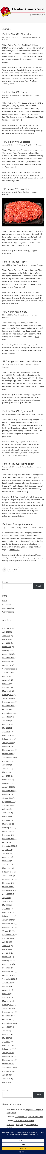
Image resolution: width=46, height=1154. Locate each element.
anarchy (27, 500)
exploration (39, 347)
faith (22, 128)
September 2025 (8, 669)
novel (36, 75)
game (30, 298)
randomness (17, 455)
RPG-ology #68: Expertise (15, 189)
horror (15, 350)
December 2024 (8, 702)
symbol (19, 560)
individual (5, 510)
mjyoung (5, 560)
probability (27, 403)
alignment (20, 500)
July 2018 (6, 986)
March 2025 (6, 691)
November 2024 (8, 705)
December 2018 (8, 968)
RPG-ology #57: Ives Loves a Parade (21, 361)
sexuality (24, 350)
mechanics (6, 453)
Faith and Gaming (28, 555)
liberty (32, 510)
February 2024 (7, 739)
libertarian (25, 510)
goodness (29, 508)
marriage (5, 131)
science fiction (7, 81)
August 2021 (7, 849)
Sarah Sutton (33, 78)
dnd (16, 505)
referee (15, 78)
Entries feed (6, 604)
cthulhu (36, 397)
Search (5, 582)
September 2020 (8, 890)
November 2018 (8, 971)
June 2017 (6, 1034)
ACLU (28, 497)
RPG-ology (26, 172)
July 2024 (6, 720)
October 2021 (7, 842)
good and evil (20, 508)
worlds (17, 303)
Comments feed (8, 608)
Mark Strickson (25, 73)
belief (39, 500)
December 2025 (8, 657)
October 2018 (7, 975)
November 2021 (8, 838)
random (9, 455)
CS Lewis (36, 502)
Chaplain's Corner (16, 67)
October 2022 (7, 798)
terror (17, 180)
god (34, 298)
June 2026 (6, 635)
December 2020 (8, 879)
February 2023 (7, 783)
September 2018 (8, 979)
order (36, 510)
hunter (27, 400)
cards (29, 444)
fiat (9, 450)
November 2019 (8, 927)
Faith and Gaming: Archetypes (18, 524)
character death (15, 347)
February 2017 (7, 1049)
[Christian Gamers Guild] (23, 15)
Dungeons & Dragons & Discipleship (29, 1116)
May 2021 (6, 860)
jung (25, 450)
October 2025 (7, 665)
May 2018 (6, 993)
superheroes (37, 350)
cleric (37, 295)
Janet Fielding (14, 73)
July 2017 (6, 1030)
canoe (10, 175)
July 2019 (6, 942)
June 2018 (6, 990)
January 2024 (7, 742)
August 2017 (7, 1027)
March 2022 (6, 824)
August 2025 (7, 672)
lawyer (35, 128)
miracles (24, 453)
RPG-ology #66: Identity (14, 311)
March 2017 (6, 1045)
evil (10, 508)
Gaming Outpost (15, 178)
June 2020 (6, 901)
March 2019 (6, 956)
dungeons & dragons (25, 505)
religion (14, 133)
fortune (12, 450)
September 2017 (8, 1023)
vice (24, 560)
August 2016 (7, 1071)
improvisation (20, 301)
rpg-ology (11, 180)
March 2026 (6, 646)
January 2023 (7, 787)
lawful (14, 510)
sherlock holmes (18, 81)
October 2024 (7, 709)
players (30, 453)
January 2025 (7, 698)
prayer (41, 301)
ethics (18, 128)
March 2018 (6, 1001)
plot (21, 403)
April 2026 (6, 643)
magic (35, 450)
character (27, 70)
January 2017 (7, 1052)
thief (25, 133)
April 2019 (6, 953)
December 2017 (8, 1012)
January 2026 (7, 654)
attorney (33, 500)
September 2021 (8, 846)
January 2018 (7, 1008)
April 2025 (6, 687)
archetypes (6, 558)
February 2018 (7, 1004)
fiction (25, 298)
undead (4, 353)
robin (20, 78)
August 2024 (7, 717)
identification (11, 301)
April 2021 (6, 864)
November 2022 (8, 794)
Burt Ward (20, 70)
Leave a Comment (37, 265)
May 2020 (6, 905)
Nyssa (41, 75)
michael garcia (15, 453)
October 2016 (7, 1063)
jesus (28, 301)
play (11, 253)
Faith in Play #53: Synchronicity (18, 411)
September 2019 (8, 934)
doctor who (35, 70)
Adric (8, 70)
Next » (16, 569)
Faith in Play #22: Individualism (18, 463)
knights (27, 128)
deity (8, 298)
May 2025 (6, 683)
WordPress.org (8, 612)
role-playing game (14, 513)
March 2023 (6, 779)
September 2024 (8, 713)
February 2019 (7, 960)
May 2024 (6, 728)
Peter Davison (7, 78)
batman (13, 70)
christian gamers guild (27, 295)
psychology (12, 560)
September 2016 (8, 1067)
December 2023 (8, 746)
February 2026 (7, 650)
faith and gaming (16, 298)
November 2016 (8, 1060)
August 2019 (7, 938)
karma (29, 450)
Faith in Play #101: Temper (24, 1120)
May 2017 (6, 1038)
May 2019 (6, 949)
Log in (4, 600)
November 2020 (8, 883)
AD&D (28, 442)
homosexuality (7, 350)
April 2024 (6, 731)
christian (16, 295)
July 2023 (6, 765)
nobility (16, 131)
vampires (11, 353)
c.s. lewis (12, 502)
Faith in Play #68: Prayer (14, 261)
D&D (3, 505)
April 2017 (6, 1041)
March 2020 (6, 912)
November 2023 (8, 750)
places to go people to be (30, 178)
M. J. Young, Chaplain (15, 1124)
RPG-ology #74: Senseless (16, 141)
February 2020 (7, 916)
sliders (30, 350)
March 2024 (6, 735)
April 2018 (6, 997)
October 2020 (7, 886)
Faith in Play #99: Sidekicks (16, 34)
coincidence (22, 447)
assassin (5, 128)
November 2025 (8, 661)
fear (28, 175)
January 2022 (7, 831)
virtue (28, 560)
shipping (20, 133)
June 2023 (6, 768)
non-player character (27, 75)
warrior (33, 560)
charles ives (14, 397)
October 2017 (7, 1019)
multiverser (15, 75)
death (33, 347)
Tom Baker (33, 81)
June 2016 (6, 1078)
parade (37, 400)
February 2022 (7, 827)
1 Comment (38, 145)
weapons (31, 133)
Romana (26, 78)
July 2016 (6, 1075)
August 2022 (7, 805)
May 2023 (6, 772)
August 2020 (7, 894)
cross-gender (25, 347)
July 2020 (6, 897)
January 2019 (7, 964)
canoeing (16, 175)
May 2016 (6, 1082)
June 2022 (6, 812)
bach (39, 394)
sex (19, 350)
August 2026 (7, 628)
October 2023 (7, 753)
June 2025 (6, 680)
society (13, 516)
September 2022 (8, 801)
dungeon (5, 400)
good (13, 508)
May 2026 (6, 639)
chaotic (23, 502)
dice (32, 447)
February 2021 (7, 872)
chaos (18, 502)
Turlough (5, 84)
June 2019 (6, 945)
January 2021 (7, 875)
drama (4, 450)
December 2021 (8, 835)
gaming (36, 558)
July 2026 (6, 632)
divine (37, 447)
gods (37, 298)
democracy (10, 505)
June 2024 (6, 724)
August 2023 (7, 761)
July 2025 (6, 676)
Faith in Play (26, 67)
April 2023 (6, 776)
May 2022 (6, 816)
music (32, 400)
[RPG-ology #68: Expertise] (23, 228)
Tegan (27, 81)
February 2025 (7, 694)
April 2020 (6, 908)
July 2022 (6, 809)
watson (11, 84)
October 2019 (7, 931)
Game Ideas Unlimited (16, 400)
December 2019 (8, 923)
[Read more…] (16, 120)
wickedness (20, 516)
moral (11, 131)
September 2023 (8, 757)
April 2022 (6, 820)
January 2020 (7, 920)
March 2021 (6, 868)
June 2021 (6, 857)
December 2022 (8, 790)
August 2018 (7, 982)
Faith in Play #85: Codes (14, 92)
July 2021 (6, 853)
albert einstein (22, 444)
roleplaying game (8, 303)
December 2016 (8, 1056)
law (31, 128)
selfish (36, 513)
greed (36, 508)
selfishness (6, 516)
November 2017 (8, 1015)
